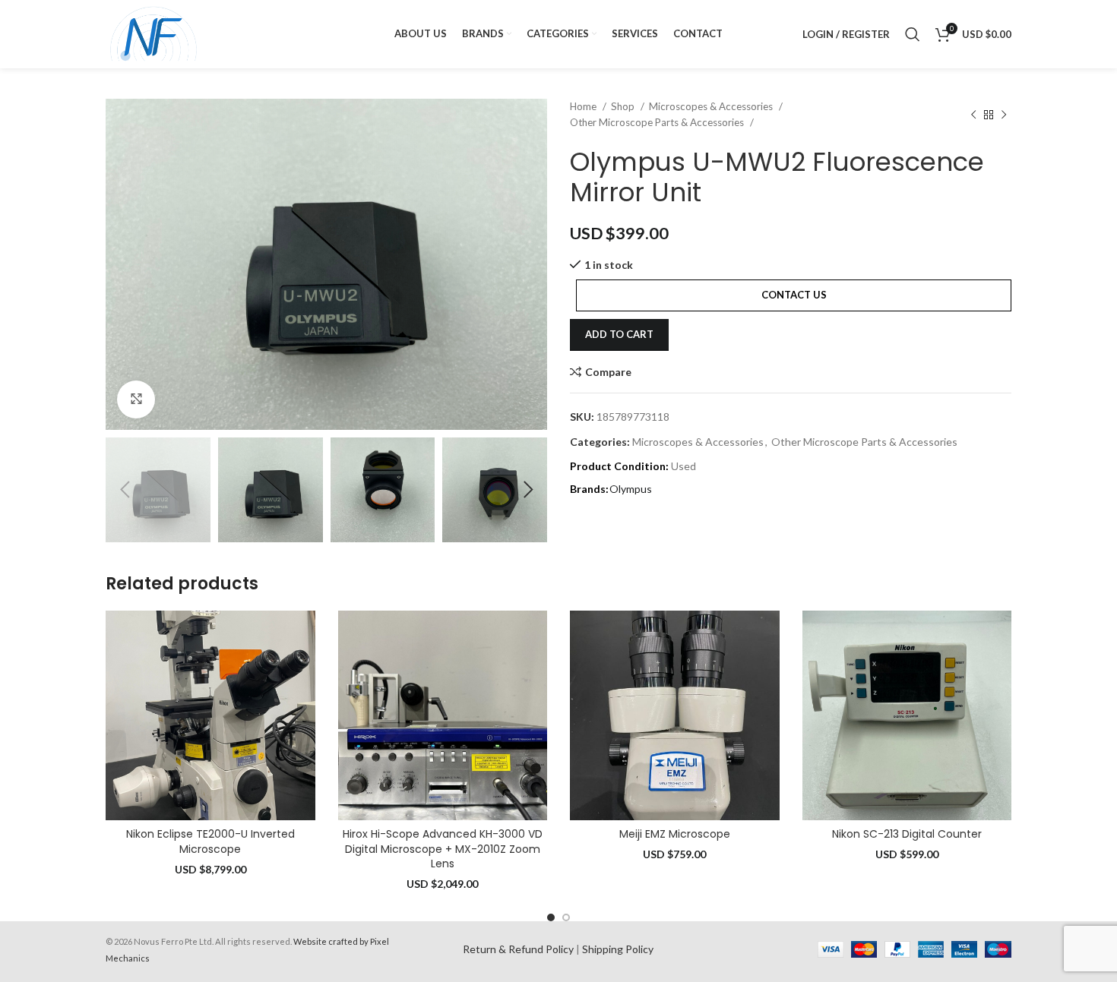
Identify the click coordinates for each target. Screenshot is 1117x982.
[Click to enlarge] (136, 399)
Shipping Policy (617, 949)
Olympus (630, 488)
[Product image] (210, 715)
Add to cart (619, 334)
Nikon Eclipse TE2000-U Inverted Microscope (210, 841)
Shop (624, 106)
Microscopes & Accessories (712, 106)
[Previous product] (973, 114)
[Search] (912, 34)
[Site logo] (154, 33)
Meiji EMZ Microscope (674, 833)
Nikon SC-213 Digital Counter (907, 833)
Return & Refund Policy (518, 949)
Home (584, 106)
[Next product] (1003, 114)
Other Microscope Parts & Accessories (658, 122)
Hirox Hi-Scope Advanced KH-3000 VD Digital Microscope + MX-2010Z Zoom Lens (443, 848)
